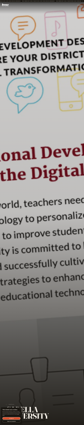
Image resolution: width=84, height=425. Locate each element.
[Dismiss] (20, 409)
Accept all (11, 418)
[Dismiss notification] (82, 1)
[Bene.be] (5, 5)
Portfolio (11, 404)
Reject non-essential (11, 421)
